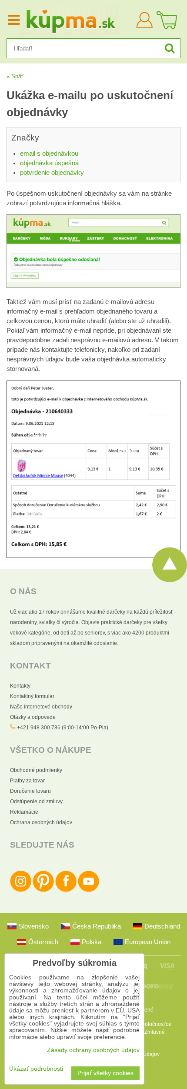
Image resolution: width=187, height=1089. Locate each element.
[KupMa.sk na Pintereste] (43, 890)
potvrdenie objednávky (52, 172)
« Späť (15, 76)
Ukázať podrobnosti (36, 1069)
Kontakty (20, 686)
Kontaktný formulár (32, 696)
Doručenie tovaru (30, 791)
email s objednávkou (49, 153)
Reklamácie (24, 812)
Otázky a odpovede (33, 717)
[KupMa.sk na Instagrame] (20, 890)
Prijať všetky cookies (105, 1073)
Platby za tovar (27, 781)
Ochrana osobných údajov (41, 822)
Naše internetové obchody (41, 707)
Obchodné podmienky (36, 770)
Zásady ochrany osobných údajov (93, 1050)
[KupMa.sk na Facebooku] (66, 890)
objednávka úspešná (49, 163)
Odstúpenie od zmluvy (36, 801)
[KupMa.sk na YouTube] (88, 890)
